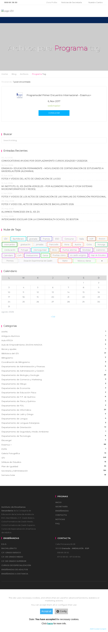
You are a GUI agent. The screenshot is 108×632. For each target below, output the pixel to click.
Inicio (58, 502)
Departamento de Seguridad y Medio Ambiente (53, 431)
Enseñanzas (62, 511)
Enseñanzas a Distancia (14, 574)
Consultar (54, 113)
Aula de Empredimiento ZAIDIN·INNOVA (53, 344)
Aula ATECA (53, 340)
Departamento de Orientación (53, 427)
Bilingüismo (53, 358)
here (50, 623)
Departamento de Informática (53, 410)
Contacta (61, 515)
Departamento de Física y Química (53, 401)
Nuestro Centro (95, 2)
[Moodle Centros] (29, 2)
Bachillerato (9, 548)
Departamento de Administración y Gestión (53, 371)
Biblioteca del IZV (53, 353)
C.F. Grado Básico (11, 552)
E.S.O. (4, 544)
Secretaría (61, 506)
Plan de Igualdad (53, 466)
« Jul (53, 316)
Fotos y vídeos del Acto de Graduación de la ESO (31, 178)
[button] (102, 261)
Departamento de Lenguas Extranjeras (53, 423)
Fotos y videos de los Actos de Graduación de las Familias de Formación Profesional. (53, 196)
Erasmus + (53, 444)
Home (4, 74)
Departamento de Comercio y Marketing (53, 379)
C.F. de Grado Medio (12, 557)
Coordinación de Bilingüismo (53, 362)
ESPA (53, 449)
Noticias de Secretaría (71, 2)
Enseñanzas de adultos (14, 569)
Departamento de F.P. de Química (53, 397)
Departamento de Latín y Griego (53, 414)
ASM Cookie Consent (98, 629)
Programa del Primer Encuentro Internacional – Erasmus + (59, 95)
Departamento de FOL (53, 405)
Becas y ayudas (53, 349)
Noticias (60, 519)
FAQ (57, 523)
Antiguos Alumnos (53, 336)
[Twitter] (34, 2)
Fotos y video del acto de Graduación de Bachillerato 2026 (37, 204)
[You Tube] (38, 2)
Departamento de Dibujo (53, 384)
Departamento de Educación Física (53, 392)
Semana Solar (53, 475)
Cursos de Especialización (16, 565)
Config (63, 611)
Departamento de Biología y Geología (53, 375)
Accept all (46, 611)
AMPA (53, 331)
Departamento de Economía (53, 388)
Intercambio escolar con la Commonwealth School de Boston (39, 219)
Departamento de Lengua (53, 418)
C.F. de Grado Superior (13, 561)
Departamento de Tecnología (53, 436)
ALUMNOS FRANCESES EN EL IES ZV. (20, 212)
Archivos (24, 74)
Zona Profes (51, 2)
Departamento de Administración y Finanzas (53, 366)
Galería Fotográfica (53, 453)
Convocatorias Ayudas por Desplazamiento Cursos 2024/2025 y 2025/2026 (44, 161)
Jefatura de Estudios (53, 462)
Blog (14, 74)
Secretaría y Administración (53, 471)
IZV (53, 457)
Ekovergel (53, 440)
